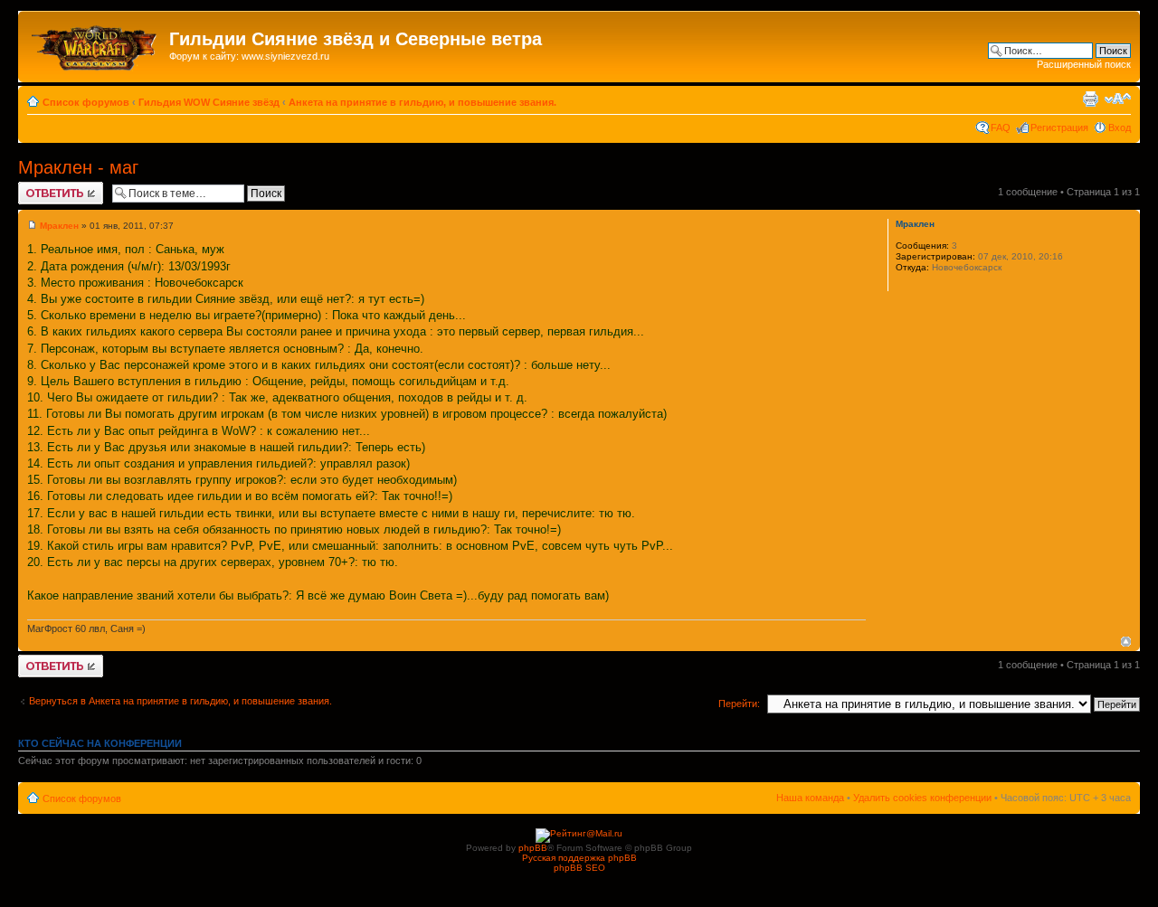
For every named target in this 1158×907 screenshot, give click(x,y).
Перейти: (739, 703)
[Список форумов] (96, 44)
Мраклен (59, 226)
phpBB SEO (579, 868)
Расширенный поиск (1084, 64)
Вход (1119, 127)
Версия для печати (1090, 98)
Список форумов (86, 102)
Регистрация (1059, 127)
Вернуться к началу (1126, 642)
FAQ (1001, 127)
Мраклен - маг (78, 167)
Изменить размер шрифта (1118, 98)
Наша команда (810, 797)
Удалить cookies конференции (922, 797)
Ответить (40, 187)
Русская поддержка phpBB (579, 858)
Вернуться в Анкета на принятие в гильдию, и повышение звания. (180, 700)
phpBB (532, 848)
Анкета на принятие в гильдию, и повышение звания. (422, 102)
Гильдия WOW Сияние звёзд (209, 102)
